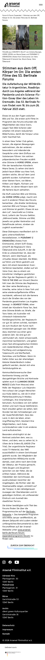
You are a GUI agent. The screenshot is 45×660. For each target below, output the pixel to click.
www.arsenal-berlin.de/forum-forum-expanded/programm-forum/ (16, 533)
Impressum (7, 629)
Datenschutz (8, 625)
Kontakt (6, 634)
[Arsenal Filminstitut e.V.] (12, 4)
